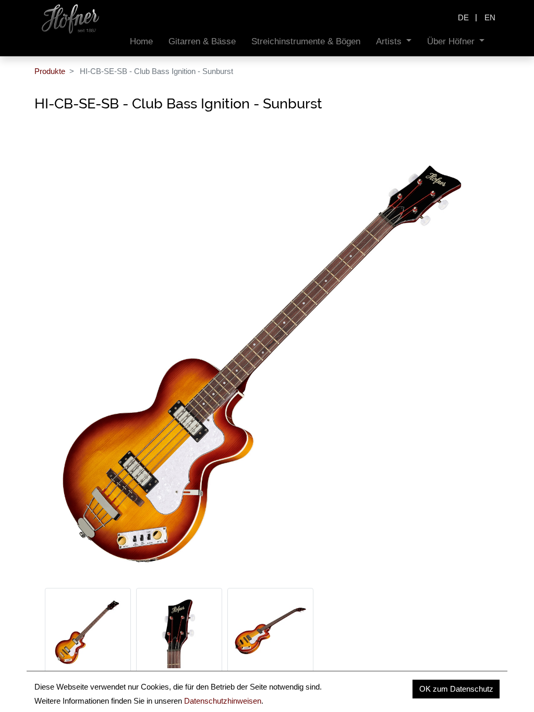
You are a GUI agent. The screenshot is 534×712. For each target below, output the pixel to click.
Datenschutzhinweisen (222, 700)
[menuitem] (141, 41)
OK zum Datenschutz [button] (456, 688)
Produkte (49, 71)
